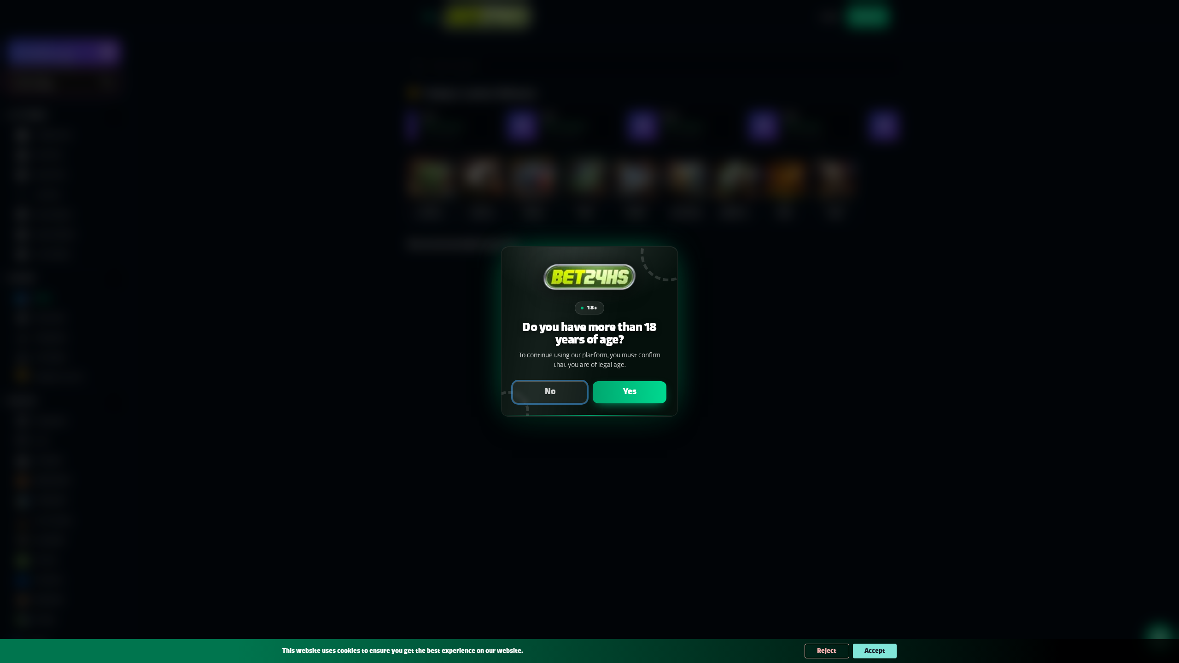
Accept (874, 651)
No (550, 392)
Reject (826, 651)
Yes (629, 392)
